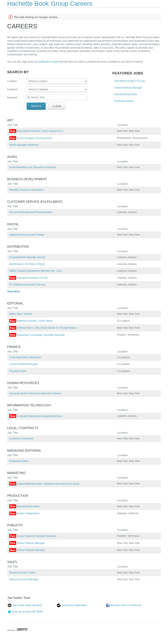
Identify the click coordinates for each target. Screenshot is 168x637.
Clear (57, 106)
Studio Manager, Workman (24, 145)
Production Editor (124, 101)
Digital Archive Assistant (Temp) (26, 234)
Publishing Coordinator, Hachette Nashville (37, 335)
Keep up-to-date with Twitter (27, 611)
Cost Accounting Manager (23, 364)
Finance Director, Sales (22, 572)
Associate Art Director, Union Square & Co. (37, 131)
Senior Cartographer (25, 513)
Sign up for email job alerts (27, 605)
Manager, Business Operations (26, 189)
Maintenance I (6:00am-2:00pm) (27, 264)
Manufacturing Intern (125, 94)
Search (36, 106)
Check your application (74, 605)
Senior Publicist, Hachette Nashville (33, 536)
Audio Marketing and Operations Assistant (32, 167)
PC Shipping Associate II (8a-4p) (27, 284)
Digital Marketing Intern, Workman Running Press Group (44, 483)
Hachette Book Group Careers (49, 3)
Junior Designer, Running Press (31, 138)
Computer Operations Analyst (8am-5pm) (36, 416)
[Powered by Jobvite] (17, 630)
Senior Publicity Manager (128, 87)
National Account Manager (24, 579)
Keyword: (12, 97)
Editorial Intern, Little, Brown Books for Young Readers (43, 327)
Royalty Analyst (17, 371)
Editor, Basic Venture (20, 313)
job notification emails (46, 61)
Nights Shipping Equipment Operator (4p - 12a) (35, 270)
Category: (12, 89)
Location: (12, 81)
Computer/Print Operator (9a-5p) (27, 257)
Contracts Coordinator (21, 438)
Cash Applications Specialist (25, 357)
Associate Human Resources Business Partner (35, 393)
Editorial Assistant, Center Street (31, 320)
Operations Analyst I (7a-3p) (129, 81)
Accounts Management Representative (30, 212)
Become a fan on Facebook (126, 605)
